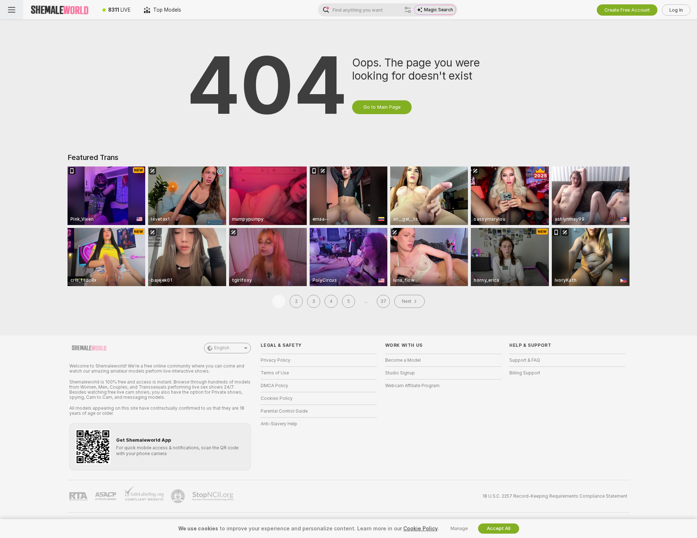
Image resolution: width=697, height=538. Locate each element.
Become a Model (403, 360)
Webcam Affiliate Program (412, 385)
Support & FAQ (524, 360)
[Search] (408, 10)
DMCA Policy (274, 385)
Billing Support (524, 373)
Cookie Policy (420, 528)
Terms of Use (275, 373)
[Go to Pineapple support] (178, 496)
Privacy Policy (275, 360)
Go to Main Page (381, 107)
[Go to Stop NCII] (213, 496)
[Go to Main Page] (59, 10)
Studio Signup (400, 373)
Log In (676, 10)
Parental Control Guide (284, 411)
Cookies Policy (277, 398)
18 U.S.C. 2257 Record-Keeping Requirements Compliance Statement (554, 496)
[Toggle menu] (11, 10)
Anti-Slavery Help (279, 423)
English (221, 347)
